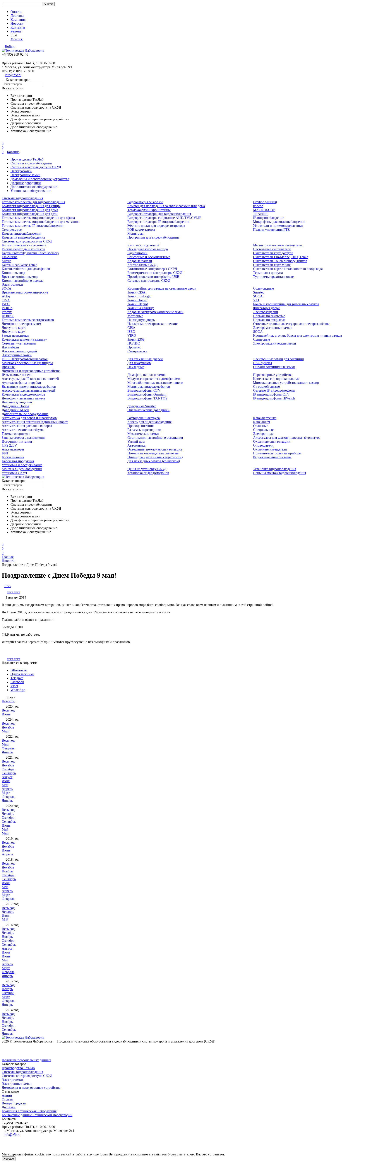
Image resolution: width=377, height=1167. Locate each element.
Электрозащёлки (265, 312)
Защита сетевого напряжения (23, 437)
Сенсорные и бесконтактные (148, 257)
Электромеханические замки (274, 343)
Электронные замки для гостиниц (278, 359)
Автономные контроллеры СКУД (152, 269)
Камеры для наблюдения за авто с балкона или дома (166, 206)
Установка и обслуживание (30, 191)
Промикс (134, 347)
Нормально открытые (269, 320)
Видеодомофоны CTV (144, 390)
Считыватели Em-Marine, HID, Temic (280, 257)
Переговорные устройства (272, 375)
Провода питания (140, 426)
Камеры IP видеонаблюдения (23, 237)
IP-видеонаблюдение (268, 218)
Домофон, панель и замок (146, 375)
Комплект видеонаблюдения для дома (30, 210)
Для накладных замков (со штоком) (153, 461)
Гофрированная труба (143, 418)
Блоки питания (13, 457)
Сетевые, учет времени (19, 343)
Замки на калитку (140, 308)
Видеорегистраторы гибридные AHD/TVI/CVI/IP (164, 218)
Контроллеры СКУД (142, 265)
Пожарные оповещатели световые (152, 453)
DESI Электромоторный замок (25, 359)
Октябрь (8, 769)
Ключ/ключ (261, 422)
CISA (6, 300)
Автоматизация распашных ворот (27, 426)
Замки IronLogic (139, 296)
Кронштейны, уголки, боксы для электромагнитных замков (297, 335)
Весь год (8, 710)
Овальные (260, 426)
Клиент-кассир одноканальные (276, 378)
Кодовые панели (139, 261)
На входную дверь (141, 320)
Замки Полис (137, 300)
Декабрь (8, 727)
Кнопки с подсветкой (143, 245)
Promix (7, 312)
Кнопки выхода (13, 273)
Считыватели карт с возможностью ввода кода (288, 269)
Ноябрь (7, 871)
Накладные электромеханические (152, 324)
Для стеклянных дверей (19, 351)
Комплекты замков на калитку (24, 339)
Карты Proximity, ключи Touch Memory (30, 253)
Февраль (8, 748)
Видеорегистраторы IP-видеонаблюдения (158, 222)
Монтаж (16, 39)
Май (5, 785)
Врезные (8, 367)
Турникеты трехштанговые (273, 276)
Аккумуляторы (13, 449)
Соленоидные (263, 288)
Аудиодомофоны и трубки (21, 382)
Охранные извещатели (270, 449)
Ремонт (15, 31)
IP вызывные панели (17, 375)
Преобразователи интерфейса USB (153, 276)
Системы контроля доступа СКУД (35, 167)
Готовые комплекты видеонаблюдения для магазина (40, 222)
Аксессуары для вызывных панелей (28, 390)
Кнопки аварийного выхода (22, 280)
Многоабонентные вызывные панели (155, 382)
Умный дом (136, 441)
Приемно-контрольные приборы (277, 453)
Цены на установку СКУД (146, 469)
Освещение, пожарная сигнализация (154, 449)
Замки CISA (136, 292)
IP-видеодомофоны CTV (271, 394)
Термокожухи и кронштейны (149, 210)
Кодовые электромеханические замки (155, 312)
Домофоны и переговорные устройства (39, 179)
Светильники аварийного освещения (155, 437)
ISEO (6, 304)
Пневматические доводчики (148, 410)
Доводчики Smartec (141, 406)
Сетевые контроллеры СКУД (148, 280)
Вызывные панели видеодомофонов (29, 386)
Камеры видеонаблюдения (21, 233)
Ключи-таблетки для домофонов (26, 269)
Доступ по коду (13, 331)
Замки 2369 (135, 339)
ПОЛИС (8, 316)
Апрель (7, 789)
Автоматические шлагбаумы (23, 430)
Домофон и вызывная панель (23, 398)
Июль (6, 781)
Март (6, 731)
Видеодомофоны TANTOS (147, 398)
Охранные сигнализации (271, 441)
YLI (256, 300)
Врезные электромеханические (25, 292)
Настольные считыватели (272, 249)
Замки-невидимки (15, 335)
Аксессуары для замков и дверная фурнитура (286, 437)
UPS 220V (9, 445)
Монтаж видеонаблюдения (22, 469)
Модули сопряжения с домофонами (153, 378)
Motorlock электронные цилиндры (27, 363)
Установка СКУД (14, 473)
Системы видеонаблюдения (31, 163)
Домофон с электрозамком (21, 324)
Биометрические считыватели (24, 245)
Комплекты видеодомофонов (23, 394)
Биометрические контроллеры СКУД (154, 273)
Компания (18, 19)
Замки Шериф (137, 304)
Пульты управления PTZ (271, 229)
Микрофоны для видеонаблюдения (279, 222)
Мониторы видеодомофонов (148, 386)
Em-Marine (9, 257)
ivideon (258, 206)
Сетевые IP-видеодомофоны (274, 390)
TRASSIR (260, 214)
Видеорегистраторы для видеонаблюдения (159, 214)
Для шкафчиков (139, 363)
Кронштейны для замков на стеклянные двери (161, 288)
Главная (8, 557)
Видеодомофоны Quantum (146, 394)
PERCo (7, 308)
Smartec (258, 292)
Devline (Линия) (265, 202)
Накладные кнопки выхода (147, 249)
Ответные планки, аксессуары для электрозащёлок (291, 324)
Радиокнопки (137, 253)
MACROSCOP (264, 210)
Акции (7, 1095)
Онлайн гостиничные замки (274, 367)
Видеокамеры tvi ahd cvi (145, 202)
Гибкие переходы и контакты (23, 249)
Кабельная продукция (18, 461)
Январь (7, 752)
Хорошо (8, 1158)
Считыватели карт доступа (273, 253)
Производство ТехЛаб (26, 159)
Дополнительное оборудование (33, 187)
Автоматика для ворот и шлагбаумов (29, 418)
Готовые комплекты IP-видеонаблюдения (32, 225)
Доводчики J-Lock (15, 410)
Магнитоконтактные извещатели (277, 245)
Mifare (6, 261)
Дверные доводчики (25, 183)
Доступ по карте (14, 327)
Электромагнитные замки (272, 327)
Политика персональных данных (26, 1060)
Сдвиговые (261, 339)
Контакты (17, 27)
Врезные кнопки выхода (20, 276)
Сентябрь (9, 773)
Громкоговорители (16, 433)
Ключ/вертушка (264, 418)
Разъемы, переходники (144, 430)
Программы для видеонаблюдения (153, 237)
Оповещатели (263, 445)
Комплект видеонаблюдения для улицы (31, 206)
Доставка (17, 15)
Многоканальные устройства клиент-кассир (286, 382)
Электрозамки (21, 171)
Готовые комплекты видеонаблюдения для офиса (38, 218)
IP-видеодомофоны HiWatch (274, 398)
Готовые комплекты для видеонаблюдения (33, 202)
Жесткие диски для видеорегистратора (156, 225)
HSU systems (262, 363)
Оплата (15, 12)
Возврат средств (14, 1103)
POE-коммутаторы (141, 229)
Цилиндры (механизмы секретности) (155, 457)
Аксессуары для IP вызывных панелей (30, 378)
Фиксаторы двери (266, 308)
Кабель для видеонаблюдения (149, 422)
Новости (16, 23)
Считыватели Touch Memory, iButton (280, 261)
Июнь (6, 714)
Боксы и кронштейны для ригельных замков (286, 304)
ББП (5, 453)
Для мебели (10, 347)
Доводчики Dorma (15, 406)
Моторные (135, 316)
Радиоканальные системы (272, 457)
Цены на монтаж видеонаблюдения (279, 473)
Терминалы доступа (268, 273)
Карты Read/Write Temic (19, 265)
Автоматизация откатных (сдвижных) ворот (35, 422)
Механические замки (143, 433)
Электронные (263, 433)
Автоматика (136, 445)
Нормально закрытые (269, 316)
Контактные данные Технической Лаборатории (37, 1115)
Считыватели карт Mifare (272, 265)
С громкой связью (266, 386)
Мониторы (135, 233)
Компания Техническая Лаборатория (29, 1111)
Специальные (263, 430)
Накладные (135, 367)
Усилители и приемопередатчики (278, 225)
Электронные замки (25, 175)
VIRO (131, 335)
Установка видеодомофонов (148, 473)
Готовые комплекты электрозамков (28, 320)
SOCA (6, 288)
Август (7, 777)
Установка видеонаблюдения (274, 469)
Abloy (6, 296)
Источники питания (17, 441)
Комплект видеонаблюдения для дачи (30, 214)
